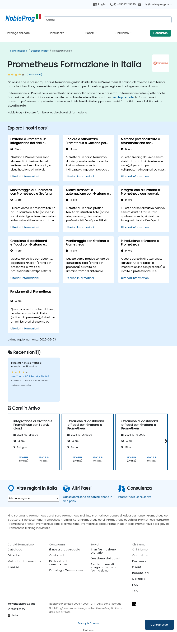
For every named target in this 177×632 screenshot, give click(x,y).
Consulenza (57, 33)
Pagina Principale (18, 50)
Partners (139, 561)
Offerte (14, 555)
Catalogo (15, 549)
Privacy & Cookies (88, 623)
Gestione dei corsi (105, 558)
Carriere (139, 579)
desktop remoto (123, 97)
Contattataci (159, 625)
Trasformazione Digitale (103, 551)
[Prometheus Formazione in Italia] (23, 18)
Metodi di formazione (25, 561)
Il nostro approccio (64, 549)
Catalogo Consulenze (66, 570)
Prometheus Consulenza (134, 497)
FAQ (135, 585)
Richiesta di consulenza (58, 563)
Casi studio (58, 555)
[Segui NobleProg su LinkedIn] (134, 604)
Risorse (13, 567)
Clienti (137, 567)
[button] (165, 441)
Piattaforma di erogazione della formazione (104, 567)
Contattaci (160, 33)
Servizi (90, 33)
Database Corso (40, 50)
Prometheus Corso (62, 50)
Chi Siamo (122, 33)
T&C (135, 591)
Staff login (88, 630)
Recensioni (140, 573)
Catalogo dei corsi (18, 33)
